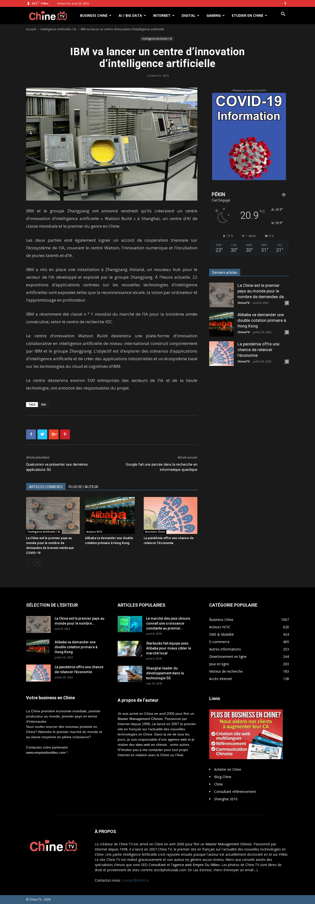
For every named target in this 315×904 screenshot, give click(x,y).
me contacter (152, 750)
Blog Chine (222, 776)
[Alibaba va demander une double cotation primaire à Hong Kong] (112, 515)
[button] (283, 14)
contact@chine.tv (135, 880)
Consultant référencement (235, 791)
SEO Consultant (153, 864)
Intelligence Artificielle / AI (58, 29)
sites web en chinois (151, 745)
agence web (177, 739)
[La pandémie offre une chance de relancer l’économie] (170, 515)
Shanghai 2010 (225, 799)
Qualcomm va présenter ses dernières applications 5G (57, 467)
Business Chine (94, 15)
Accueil (31, 29)
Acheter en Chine (227, 769)
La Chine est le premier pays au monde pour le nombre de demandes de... (262, 291)
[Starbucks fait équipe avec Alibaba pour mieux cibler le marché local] (130, 649)
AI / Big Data (130, 15)
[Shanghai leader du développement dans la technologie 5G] (130, 674)
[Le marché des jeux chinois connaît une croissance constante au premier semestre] (130, 624)
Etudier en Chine (247, 15)
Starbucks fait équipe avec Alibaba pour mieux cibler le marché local (168, 648)
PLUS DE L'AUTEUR (83, 487)
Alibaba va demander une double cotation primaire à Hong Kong (261, 320)
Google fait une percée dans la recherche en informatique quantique (161, 467)
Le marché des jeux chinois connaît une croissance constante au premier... (168, 623)
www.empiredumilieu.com (46, 752)
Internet (162, 15)
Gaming (213, 15)
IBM (43, 404)
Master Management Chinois (140, 719)
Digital (188, 15)
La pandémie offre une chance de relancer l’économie (258, 349)
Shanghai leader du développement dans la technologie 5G (165, 673)
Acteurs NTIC (94, 531)
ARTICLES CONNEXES (46, 487)
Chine (218, 784)
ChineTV (243, 303)
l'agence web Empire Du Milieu (195, 864)
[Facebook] (285, 3)
